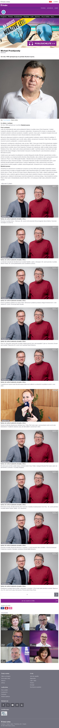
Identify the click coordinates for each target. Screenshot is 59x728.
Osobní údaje (10, 724)
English (24, 724)
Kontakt (32, 685)
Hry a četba (45, 16)
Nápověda (33, 678)
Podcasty (3, 694)
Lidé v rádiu (33, 680)
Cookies (3, 724)
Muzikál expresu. (5, 166)
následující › (56, 595)
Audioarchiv (50, 8)
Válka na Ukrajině (5, 676)
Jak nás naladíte (34, 676)
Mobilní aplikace (5, 696)
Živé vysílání (4, 690)
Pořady (10, 16)
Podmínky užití (17, 724)
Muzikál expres (29, 56)
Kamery (56, 8)
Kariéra (32, 682)
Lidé (32, 16)
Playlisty (26, 16)
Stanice (3, 680)
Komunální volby (5, 678)
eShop (3, 682)
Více (53, 16)
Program (43, 8)
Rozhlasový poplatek (35, 687)
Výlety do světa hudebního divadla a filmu (13, 219)
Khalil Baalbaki (6, 120)
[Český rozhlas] (5, 1)
